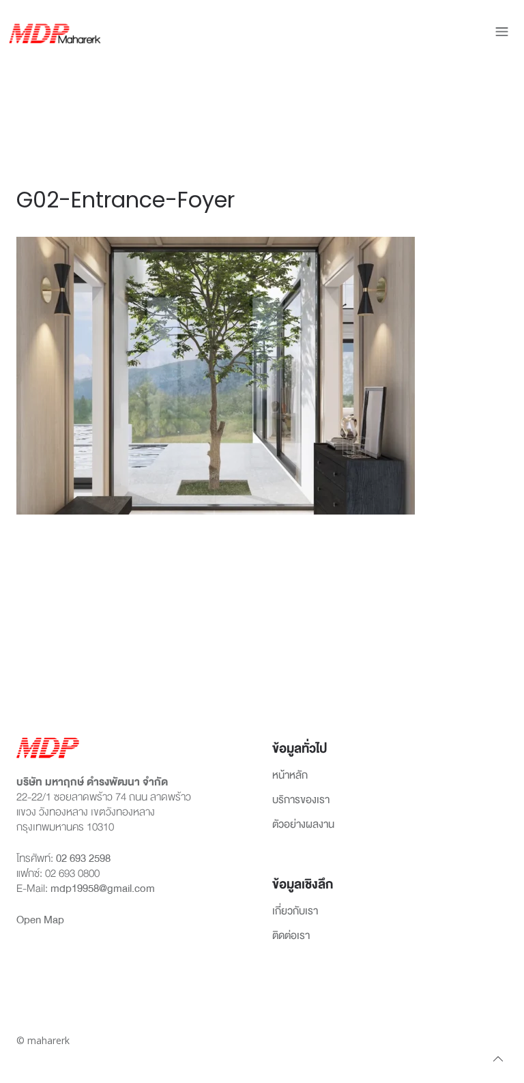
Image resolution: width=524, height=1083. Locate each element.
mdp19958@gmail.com (102, 888)
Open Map (40, 920)
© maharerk (43, 1040)
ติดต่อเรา (291, 936)
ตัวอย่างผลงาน (303, 825)
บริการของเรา (301, 800)
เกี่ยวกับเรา (295, 912)
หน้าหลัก (290, 776)
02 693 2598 (83, 858)
